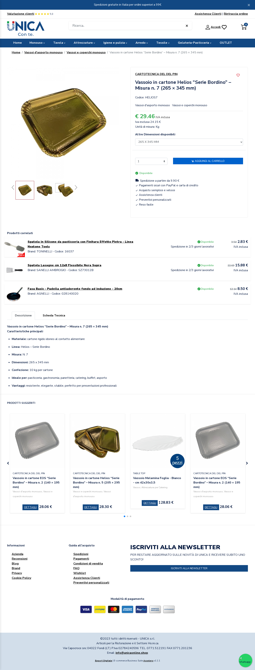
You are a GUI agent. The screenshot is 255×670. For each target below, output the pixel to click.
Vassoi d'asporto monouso (43, 52)
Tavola (58, 43)
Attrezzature (83, 43)
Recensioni (19, 559)
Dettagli (30, 507)
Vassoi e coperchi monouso (86, 52)
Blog (15, 564)
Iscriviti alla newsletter (189, 568)
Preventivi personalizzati (91, 583)
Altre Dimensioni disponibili (155, 134)
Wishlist (79, 573)
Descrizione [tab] (23, 315)
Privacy (17, 573)
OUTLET (226, 43)
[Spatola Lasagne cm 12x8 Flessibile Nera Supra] (14, 270)
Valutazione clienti (20, 14)
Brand (16, 568)
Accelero (148, 660)
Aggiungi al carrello (209, 161)
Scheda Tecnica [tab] (54, 315)
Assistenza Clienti (208, 14)
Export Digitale (103, 660)
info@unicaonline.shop (132, 653)
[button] (124, 516)
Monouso (36, 43)
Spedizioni (80, 554)
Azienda (17, 554)
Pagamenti (81, 559)
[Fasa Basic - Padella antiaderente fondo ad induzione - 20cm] (14, 294)
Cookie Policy (21, 578)
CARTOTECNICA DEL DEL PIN (156, 74)
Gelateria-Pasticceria (193, 43)
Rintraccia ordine (236, 14)
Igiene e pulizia (114, 43)
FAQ (76, 568)
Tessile (161, 43)
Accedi (216, 27)
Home (17, 43)
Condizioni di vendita (88, 564)
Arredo (141, 43)
